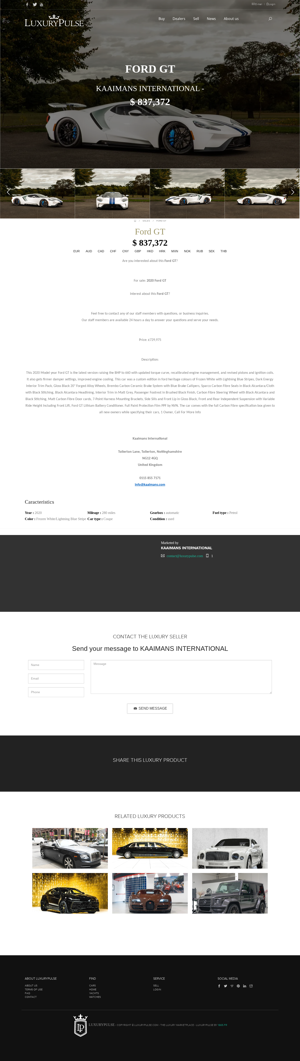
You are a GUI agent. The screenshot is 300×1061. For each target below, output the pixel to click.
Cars (92, 985)
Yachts (94, 993)
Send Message (152, 708)
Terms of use (34, 989)
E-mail (259, 4)
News (212, 18)
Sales (146, 221)
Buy (162, 18)
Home (92, 989)
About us (232, 18)
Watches (95, 996)
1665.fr (222, 1025)
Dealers (179, 18)
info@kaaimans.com (150, 485)
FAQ (27, 993)
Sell (196, 18)
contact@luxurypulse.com (185, 556)
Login (272, 4)
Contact (31, 996)
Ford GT (161, 221)
